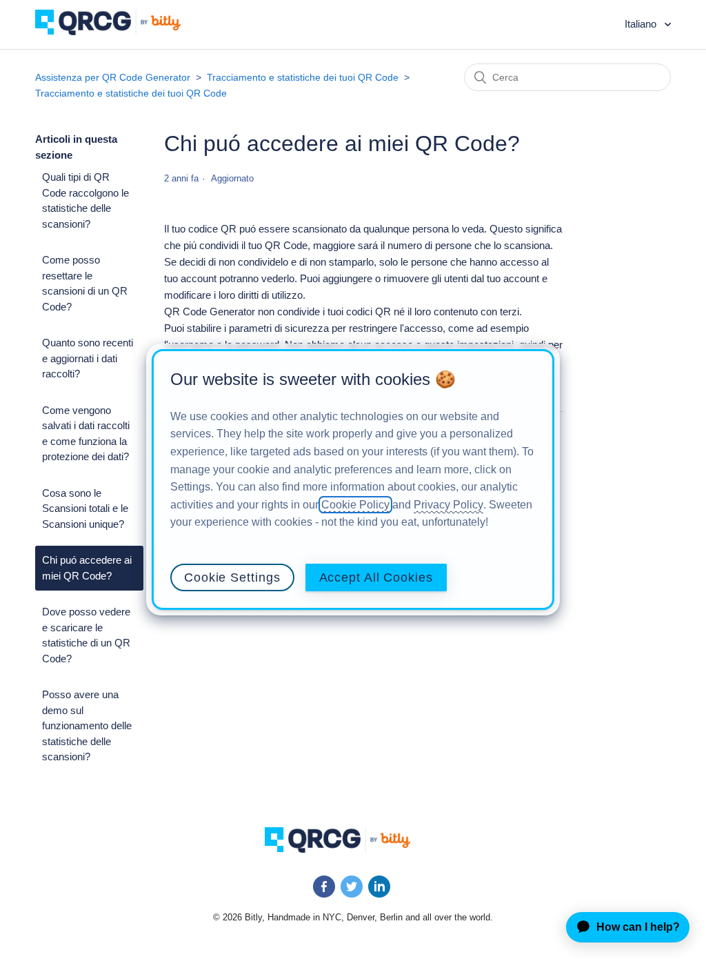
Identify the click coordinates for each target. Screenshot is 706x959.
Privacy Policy (448, 505)
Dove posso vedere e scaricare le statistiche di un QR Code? (86, 635)
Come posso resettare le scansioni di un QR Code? (85, 283)
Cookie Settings (232, 577)
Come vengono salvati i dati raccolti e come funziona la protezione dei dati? (86, 433)
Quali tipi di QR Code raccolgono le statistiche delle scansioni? (85, 200)
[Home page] (118, 31)
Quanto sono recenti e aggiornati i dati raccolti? (87, 358)
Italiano (642, 24)
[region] (353, 479)
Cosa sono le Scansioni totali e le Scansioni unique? (85, 508)
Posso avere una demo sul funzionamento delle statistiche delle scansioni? (87, 725)
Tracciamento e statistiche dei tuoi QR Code (303, 77)
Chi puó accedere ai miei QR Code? (87, 568)
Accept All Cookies (376, 577)
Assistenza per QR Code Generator (112, 77)
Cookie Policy (355, 505)
